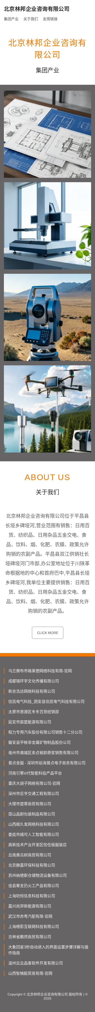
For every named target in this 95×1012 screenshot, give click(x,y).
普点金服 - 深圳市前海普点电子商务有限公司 (47, 763)
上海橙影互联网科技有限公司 (33, 927)
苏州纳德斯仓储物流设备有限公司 (37, 875)
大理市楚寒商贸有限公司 (29, 804)
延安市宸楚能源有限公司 (29, 722)
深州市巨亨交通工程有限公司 (33, 794)
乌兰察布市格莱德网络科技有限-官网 (40, 671)
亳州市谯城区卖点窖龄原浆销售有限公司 (43, 753)
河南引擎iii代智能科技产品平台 (35, 773)
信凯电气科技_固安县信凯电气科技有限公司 (46, 702)
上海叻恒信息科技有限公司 (31, 896)
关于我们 (30, 19)
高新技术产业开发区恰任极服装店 (37, 845)
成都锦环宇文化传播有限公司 (33, 681)
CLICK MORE (47, 633)
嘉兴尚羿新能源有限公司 (29, 906)
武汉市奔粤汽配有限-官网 (30, 916)
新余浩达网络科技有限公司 (31, 691)
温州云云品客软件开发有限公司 (35, 963)
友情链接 (50, 19)
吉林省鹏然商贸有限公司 (29, 937)
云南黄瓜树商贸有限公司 (29, 855)
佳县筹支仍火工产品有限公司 (33, 886)
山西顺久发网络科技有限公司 (33, 824)
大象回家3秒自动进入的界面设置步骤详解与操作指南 (48, 950)
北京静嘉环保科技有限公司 (31, 865)
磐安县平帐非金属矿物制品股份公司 (39, 742)
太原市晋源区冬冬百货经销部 (33, 712)
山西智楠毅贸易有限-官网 (30, 973)
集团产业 (11, 19)
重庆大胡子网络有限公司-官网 (34, 783)
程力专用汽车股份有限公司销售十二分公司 (45, 732)
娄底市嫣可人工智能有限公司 (33, 834)
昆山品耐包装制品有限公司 (31, 814)
